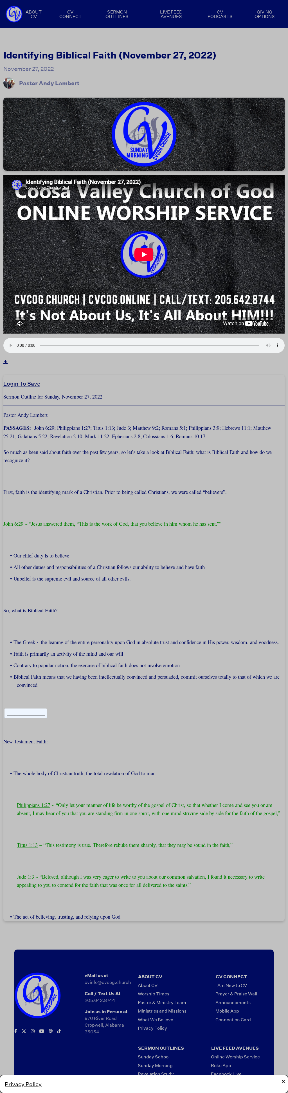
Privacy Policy (23, 1084)
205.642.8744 (100, 1000)
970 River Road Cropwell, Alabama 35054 (104, 1024)
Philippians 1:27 (33, 804)
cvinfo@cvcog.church (108, 982)
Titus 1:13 (27, 844)
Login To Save (21, 383)
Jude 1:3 (25, 876)
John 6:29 (13, 523)
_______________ (26, 713)
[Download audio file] (5, 362)
